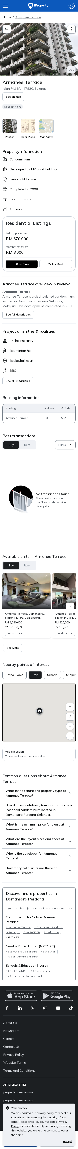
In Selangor (13, 932)
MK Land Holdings (44, 169)
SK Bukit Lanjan (40, 970)
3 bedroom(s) (52, 932)
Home (6, 17)
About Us (10, 1023)
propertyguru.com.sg (18, 1100)
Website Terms (14, 1062)
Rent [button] (27, 445)
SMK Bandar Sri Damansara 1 (24, 975)
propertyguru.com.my (18, 1092)
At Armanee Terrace (18, 927)
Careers (8, 1039)
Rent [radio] (27, 565)
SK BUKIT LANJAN (17, 970)
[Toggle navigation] (71, 29)
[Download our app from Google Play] (57, 996)
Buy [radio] (11, 565)
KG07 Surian (48, 951)
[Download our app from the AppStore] (21, 996)
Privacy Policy (13, 1055)
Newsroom (11, 1031)
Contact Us (11, 1047)
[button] (13, 96)
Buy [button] (11, 445)
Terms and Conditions (19, 1070)
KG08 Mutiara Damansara (21, 951)
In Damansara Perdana (48, 927)
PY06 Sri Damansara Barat (22, 956)
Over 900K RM (31, 932)
